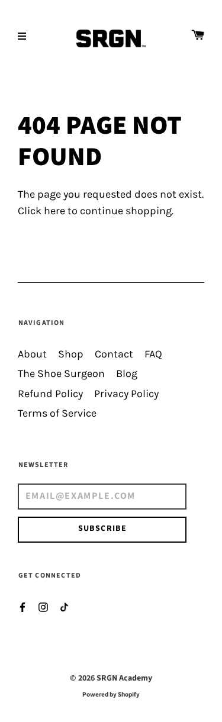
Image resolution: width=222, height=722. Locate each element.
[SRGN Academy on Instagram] (43, 606)
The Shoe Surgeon (61, 374)
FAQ (153, 354)
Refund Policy (50, 394)
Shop (70, 354)
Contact (114, 354)
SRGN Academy (124, 678)
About (32, 354)
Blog (126, 374)
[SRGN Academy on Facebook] (22, 606)
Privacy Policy (126, 394)
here (54, 211)
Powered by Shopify (111, 694)
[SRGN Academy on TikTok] (64, 606)
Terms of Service (57, 413)
